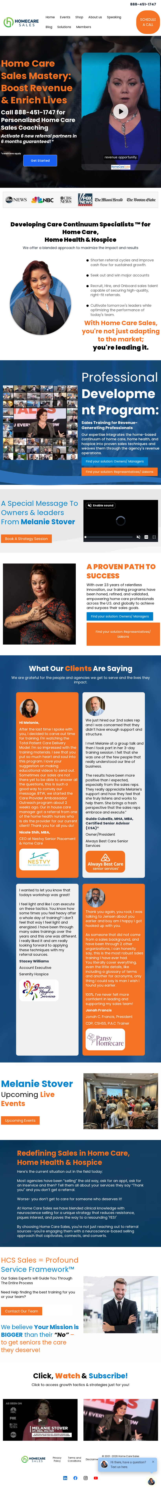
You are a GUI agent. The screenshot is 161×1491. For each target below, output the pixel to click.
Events (65, 17)
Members (83, 27)
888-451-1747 (143, 4)
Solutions (64, 27)
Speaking (114, 17)
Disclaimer (92, 1459)
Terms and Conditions (74, 1459)
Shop (79, 17)
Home (50, 17)
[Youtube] (96, 1478)
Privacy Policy (57, 1459)
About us (95, 17)
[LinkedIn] (65, 1478)
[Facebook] (75, 1478)
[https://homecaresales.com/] (33, 1459)
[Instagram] (85, 1478)
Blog (49, 27)
